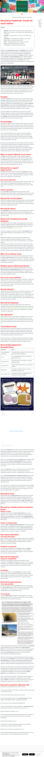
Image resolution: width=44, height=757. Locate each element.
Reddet (32, 754)
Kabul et (25, 754)
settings (13, 755)
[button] (22, 14)
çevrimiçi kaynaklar (17, 227)
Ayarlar (38, 754)
